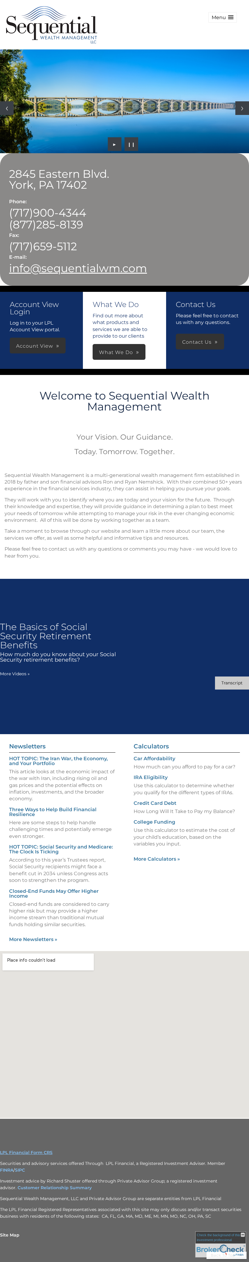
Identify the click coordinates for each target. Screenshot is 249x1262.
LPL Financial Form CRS (26, 1152)
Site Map (9, 1235)
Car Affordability (154, 758)
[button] (222, 17)
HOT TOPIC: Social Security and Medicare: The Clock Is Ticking (61, 849)
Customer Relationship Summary (55, 1187)
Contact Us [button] (197, 342)
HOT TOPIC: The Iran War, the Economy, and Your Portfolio (58, 761)
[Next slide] (242, 108)
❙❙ (131, 144)
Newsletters (27, 746)
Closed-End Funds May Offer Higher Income (54, 893)
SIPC (20, 1170)
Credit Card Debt (155, 803)
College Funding (154, 822)
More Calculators (157, 859)
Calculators (151, 746)
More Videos (15, 674)
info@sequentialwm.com (78, 268)
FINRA (6, 1170)
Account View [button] (34, 346)
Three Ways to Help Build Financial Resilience (53, 812)
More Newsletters (33, 939)
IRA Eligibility (151, 777)
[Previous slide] (7, 108)
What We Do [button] (116, 352)
